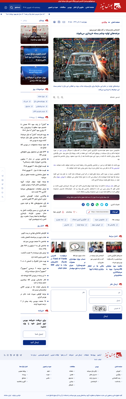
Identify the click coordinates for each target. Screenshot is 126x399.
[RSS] (5, 355)
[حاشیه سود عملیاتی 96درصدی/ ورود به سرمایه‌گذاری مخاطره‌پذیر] (114, 247)
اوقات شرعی (55, 355)
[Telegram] (21, 355)
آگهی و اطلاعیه (21, 381)
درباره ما (33, 355)
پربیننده (41, 117)
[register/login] (5, 7)
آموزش (118, 371)
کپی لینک (115, 212)
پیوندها (93, 355)
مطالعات (63, 7)
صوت (47, 374)
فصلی (71, 374)
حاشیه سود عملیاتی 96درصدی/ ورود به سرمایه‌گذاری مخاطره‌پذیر (114, 271)
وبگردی (104, 22)
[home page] (110, 6)
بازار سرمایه (110, 186)
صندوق (71, 378)
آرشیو (99, 355)
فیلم (48, 371)
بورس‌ (69, 7)
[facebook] (83, 204)
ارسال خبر (79, 355)
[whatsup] (97, 204)
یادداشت (117, 381)
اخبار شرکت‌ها (23, 366)
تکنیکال (71, 385)
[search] (11, 7)
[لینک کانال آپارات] (8, 355)
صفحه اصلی (90, 7)
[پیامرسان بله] (11, 355)
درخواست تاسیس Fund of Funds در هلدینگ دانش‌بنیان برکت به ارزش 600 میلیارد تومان (59, 262)
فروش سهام (60, 177)
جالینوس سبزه (100, 219)
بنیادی (71, 381)
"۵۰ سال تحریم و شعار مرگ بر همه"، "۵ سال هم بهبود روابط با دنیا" (29, 14)
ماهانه (71, 371)
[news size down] (62, 97)
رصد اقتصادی (116, 378)
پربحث (32, 117)
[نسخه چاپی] (54, 22)
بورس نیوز (63, 150)
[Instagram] (17, 355)
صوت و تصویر (53, 7)
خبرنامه (71, 355)
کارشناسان (94, 381)
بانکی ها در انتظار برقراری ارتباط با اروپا (96, 268)
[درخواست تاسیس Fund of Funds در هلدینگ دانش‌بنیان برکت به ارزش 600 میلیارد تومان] (59, 247)
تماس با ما (97, 359)
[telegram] (106, 204)
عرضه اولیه (81, 225)
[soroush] (87, 204)
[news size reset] (58, 97)
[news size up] (54, 97)
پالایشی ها (111, 225)
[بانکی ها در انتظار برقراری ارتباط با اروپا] (96, 247)
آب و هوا (64, 355)
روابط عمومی (22, 371)
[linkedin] (92, 204)
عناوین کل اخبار (78, 7)
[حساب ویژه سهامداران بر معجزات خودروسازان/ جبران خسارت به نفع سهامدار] (77, 247)
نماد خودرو (60, 219)
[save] (59, 22)
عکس (47, 378)
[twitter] (101, 204)
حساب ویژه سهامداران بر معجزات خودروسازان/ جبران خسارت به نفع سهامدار (77, 264)
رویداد (24, 374)
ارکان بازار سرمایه (92, 371)
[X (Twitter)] (14, 355)
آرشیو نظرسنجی (43, 355)
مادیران (67, 225)
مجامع (24, 378)
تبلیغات (86, 355)
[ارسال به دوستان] (64, 22)
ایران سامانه (7, 395)
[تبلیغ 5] (86, 197)
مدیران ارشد (93, 378)
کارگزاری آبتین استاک (79, 219)
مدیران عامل (93, 374)
